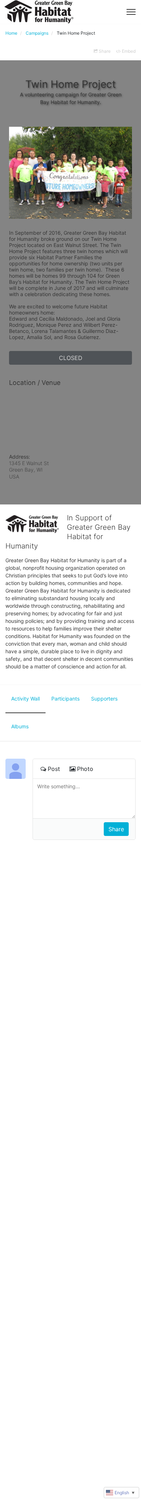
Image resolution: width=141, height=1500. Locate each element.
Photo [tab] (85, 768)
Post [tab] (54, 768)
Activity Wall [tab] (25, 698)
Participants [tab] (65, 698)
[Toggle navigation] (131, 11)
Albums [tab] (20, 726)
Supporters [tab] (104, 698)
